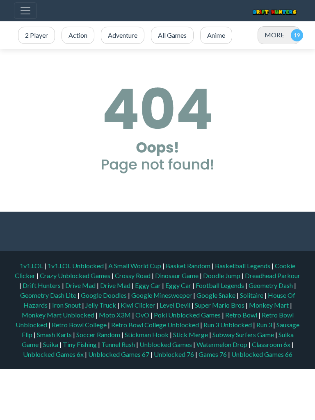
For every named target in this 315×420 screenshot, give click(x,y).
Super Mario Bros (220, 305)
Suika (51, 344)
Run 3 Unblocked (228, 325)
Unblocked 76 (174, 354)
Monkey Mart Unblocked (59, 315)
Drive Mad (81, 285)
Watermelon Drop (222, 344)
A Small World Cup (135, 265)
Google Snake (216, 295)
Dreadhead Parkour (272, 275)
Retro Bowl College (80, 325)
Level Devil (176, 305)
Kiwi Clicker (138, 305)
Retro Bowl (241, 315)
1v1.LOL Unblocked (76, 265)
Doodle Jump (222, 275)
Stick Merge (191, 334)
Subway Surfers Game (243, 334)
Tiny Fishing (80, 344)
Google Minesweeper (162, 295)
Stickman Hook (147, 334)
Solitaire (252, 295)
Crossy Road (133, 275)
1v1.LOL (32, 265)
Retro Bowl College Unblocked (155, 325)
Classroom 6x (271, 344)
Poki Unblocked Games (188, 315)
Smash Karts (55, 334)
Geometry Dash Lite (49, 295)
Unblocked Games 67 (118, 354)
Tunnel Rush (118, 344)
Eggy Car (148, 285)
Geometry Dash (271, 285)
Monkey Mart (269, 305)
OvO (143, 315)
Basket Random (189, 265)
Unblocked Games (166, 344)
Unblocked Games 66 (261, 354)
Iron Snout (67, 305)
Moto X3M (115, 315)
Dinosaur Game (177, 275)
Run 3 (264, 325)
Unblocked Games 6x (53, 354)
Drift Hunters (42, 285)
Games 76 (213, 354)
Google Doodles (104, 295)
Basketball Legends (243, 265)
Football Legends (220, 285)
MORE (274, 35)
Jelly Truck (101, 305)
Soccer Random (98, 334)
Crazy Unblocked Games (76, 275)
